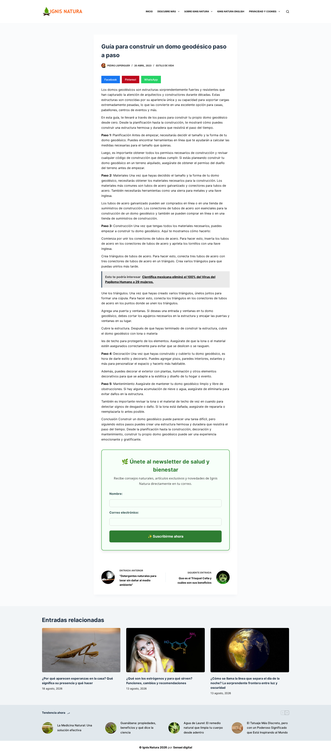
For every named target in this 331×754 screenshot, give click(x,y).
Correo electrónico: (124, 512)
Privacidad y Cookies (262, 11)
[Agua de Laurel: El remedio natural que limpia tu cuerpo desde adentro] (174, 728)
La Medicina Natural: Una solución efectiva (74, 727)
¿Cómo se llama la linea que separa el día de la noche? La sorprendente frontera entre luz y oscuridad (245, 683)
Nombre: (116, 494)
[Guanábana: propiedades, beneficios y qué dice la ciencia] (111, 728)
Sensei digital (182, 747)
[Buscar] (287, 11)
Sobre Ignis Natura (196, 11)
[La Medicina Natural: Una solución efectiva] (47, 728)
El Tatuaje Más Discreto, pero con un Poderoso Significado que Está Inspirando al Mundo (267, 727)
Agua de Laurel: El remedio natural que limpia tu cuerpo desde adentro (203, 727)
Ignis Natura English (230, 11)
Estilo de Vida (165, 65)
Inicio (149, 11)
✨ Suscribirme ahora (165, 536)
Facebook (110, 79)
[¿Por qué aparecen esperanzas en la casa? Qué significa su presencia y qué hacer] (81, 650)
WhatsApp (151, 79)
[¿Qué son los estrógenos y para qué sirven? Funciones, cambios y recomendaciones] (165, 650)
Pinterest (130, 79)
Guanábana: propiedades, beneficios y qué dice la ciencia (138, 727)
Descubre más (166, 11)
